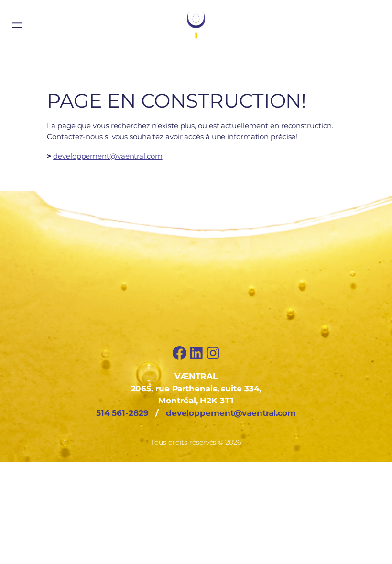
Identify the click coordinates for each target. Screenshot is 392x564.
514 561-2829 (122, 413)
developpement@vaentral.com (107, 156)
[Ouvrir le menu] (17, 25)
